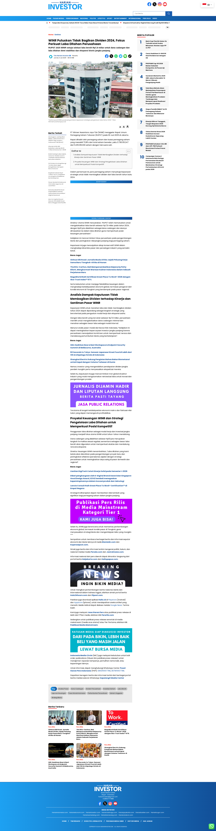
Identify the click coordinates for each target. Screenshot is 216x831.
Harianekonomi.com (76, 812)
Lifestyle (101, 18)
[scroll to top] (207, 827)
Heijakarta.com (89, 559)
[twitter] (155, 6)
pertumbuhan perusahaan (97, 693)
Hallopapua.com (110, 559)
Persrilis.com (108, 615)
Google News (116, 605)
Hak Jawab (147, 821)
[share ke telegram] (121, 57)
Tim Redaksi (75, 821)
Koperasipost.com (79, 544)
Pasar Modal (58, 18)
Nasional (84, 18)
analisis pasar (63, 689)
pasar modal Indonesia (76, 693)
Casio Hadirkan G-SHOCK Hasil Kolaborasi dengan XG (156, 55)
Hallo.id (102, 599)
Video (154, 18)
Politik (93, 18)
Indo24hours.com (78, 595)
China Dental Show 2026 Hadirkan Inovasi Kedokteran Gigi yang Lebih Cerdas (155, 135)
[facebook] (149, 6)
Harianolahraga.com (109, 812)
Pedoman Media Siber (115, 821)
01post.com (97, 595)
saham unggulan (116, 693)
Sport (109, 18)
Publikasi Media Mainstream (84, 625)
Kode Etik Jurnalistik (93, 821)
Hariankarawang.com (109, 815)
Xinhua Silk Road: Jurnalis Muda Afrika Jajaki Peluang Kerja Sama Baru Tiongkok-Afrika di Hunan (98, 261)
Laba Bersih (122, 689)
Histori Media (133, 821)
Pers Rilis (147, 18)
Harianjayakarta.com (126, 812)
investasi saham (109, 689)
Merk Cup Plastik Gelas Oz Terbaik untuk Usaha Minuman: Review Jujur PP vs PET (156, 44)
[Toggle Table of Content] (127, 151)
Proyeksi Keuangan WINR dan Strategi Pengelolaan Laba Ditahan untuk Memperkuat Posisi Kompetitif (101, 163)
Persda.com (96, 552)
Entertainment (120, 18)
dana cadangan (77, 689)
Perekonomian (72, 18)
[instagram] (160, 6)
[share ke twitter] (112, 57)
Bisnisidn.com (109, 542)
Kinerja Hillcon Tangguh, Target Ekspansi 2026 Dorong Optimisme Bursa (156, 124)
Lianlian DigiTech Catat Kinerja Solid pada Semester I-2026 (98, 471)
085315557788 (104, 670)
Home (49, 18)
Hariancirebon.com (126, 815)
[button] (120, 127)
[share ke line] (125, 57)
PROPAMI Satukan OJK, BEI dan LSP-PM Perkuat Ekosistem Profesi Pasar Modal (156, 147)
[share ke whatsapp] (116, 57)
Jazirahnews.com (115, 552)
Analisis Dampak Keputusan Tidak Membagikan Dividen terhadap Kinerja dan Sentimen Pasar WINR (101, 156)
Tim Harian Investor (61, 56)
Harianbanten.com (142, 812)
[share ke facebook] (107, 57)
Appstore (78, 602)
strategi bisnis (57, 698)
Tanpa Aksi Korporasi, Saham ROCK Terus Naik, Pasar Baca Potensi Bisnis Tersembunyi (62, 23)
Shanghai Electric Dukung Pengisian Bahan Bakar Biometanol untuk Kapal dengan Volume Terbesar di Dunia (100, 360)
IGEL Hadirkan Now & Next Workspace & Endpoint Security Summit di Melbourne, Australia (97, 346)
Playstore (112, 599)
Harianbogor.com (157, 812)
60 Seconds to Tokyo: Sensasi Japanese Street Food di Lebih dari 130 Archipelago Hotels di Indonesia (101, 353)
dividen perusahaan (93, 689)
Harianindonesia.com (60, 812)
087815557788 (117, 670)
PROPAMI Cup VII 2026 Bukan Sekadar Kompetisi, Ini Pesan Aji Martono (155, 67)
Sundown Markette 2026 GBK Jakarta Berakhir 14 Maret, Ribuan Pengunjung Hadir (155, 79)
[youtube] (165, 6)
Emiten (58, 34)
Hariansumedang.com (91, 815)
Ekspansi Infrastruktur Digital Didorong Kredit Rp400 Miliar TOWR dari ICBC (129, 23)
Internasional (135, 18)
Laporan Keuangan (59, 693)
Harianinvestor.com (93, 812)
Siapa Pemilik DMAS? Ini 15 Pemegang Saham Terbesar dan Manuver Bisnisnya (156, 112)
